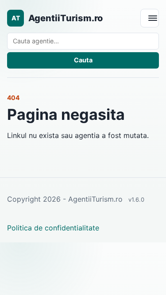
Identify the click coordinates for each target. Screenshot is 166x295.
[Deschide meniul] (149, 18)
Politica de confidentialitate (53, 227)
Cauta (83, 60)
